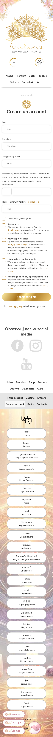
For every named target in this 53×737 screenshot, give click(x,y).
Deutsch (26, 490)
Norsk (27, 513)
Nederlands (26, 524)
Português (26, 546)
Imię (4, 122)
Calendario (28, 82)
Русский (26, 501)
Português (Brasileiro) (26, 558)
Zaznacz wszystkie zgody (19, 218)
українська (26, 614)
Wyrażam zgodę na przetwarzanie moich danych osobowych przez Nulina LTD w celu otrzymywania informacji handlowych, (27, 265)
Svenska (26, 637)
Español (26, 467)
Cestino (30, 397)
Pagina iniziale (26, 95)
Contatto (42, 404)
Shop (32, 75)
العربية (26, 592)
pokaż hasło (33, 202)
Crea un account (14, 404)
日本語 (26, 603)
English (26, 445)
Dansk (26, 705)
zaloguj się (15, 306)
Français (26, 479)
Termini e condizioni (26, 724)
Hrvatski (26, 660)
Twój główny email (11, 156)
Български (26, 694)
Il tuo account (15, 397)
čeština (26, 626)
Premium (21, 75)
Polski (27, 433)
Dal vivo (14, 82)
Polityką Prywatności (17, 244)
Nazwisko (6, 139)
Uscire (30, 404)
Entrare (41, 397)
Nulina (9, 75)
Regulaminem (13, 230)
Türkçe (26, 580)
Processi (42, 75)
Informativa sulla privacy (26, 728)
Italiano (26, 535)
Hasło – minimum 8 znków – (20, 202)
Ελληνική (26, 569)
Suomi (26, 648)
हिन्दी (26, 682)
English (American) (26, 456)
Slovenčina (26, 671)
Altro (40, 82)
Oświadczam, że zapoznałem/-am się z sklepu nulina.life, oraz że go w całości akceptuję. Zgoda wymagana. (28, 228)
